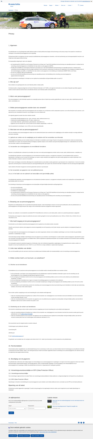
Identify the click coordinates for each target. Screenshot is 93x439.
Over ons (63, 5)
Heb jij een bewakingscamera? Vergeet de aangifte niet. (65, 406)
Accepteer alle (13, 435)
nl (1, 1)
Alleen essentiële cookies (37, 435)
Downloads (11, 422)
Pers (16, 422)
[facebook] (79, 422)
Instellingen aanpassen (24, 435)
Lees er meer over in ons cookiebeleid (47, 432)
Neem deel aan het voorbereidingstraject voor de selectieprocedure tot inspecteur (68, 401)
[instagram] (81, 422)
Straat (10, 405)
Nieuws (45, 5)
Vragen (50, 5)
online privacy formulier (26, 314)
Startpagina (11, 10)
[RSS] (83, 422)
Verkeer (56, 5)
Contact (69, 5)
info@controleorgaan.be (17, 336)
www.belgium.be (86, 1)
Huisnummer (31, 405)
